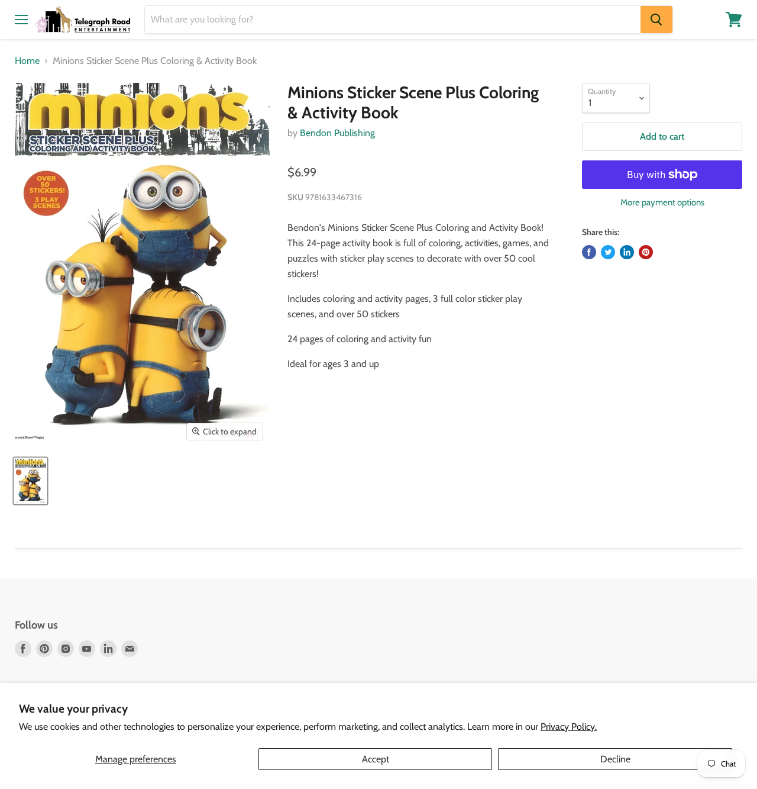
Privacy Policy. (569, 726)
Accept (375, 759)
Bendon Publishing (337, 133)
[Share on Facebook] (589, 252)
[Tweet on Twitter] (608, 252)
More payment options (662, 203)
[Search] (656, 19)
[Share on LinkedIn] (627, 252)
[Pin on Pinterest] (646, 252)
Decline (615, 759)
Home (27, 61)
